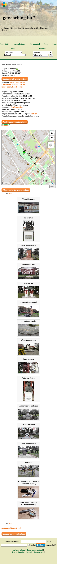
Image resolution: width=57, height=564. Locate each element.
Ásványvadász (17, 107)
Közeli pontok (17, 87)
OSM (17, 82)
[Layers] (51, 145)
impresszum (39, 552)
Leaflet (52, 184)
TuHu (12, 82)
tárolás (33, 545)
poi (47, 44)
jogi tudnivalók (18, 552)
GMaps (22, 82)
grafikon (33, 114)
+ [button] (52, 133)
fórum (54, 44)
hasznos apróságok (35, 550)
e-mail (29, 552)
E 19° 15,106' (15, 73)
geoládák (5, 44)
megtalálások (19, 44)
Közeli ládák (6, 87)
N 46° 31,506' (15, 71)
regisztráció (50, 545)
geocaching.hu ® (19, 18)
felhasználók (35, 44)
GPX (52, 187)
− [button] (52, 137)
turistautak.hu (19, 550)
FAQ (13, 49)
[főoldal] (4, 5)
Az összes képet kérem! (11, 528)
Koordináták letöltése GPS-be (13, 85)
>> (11, 194)
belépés (42, 49)
